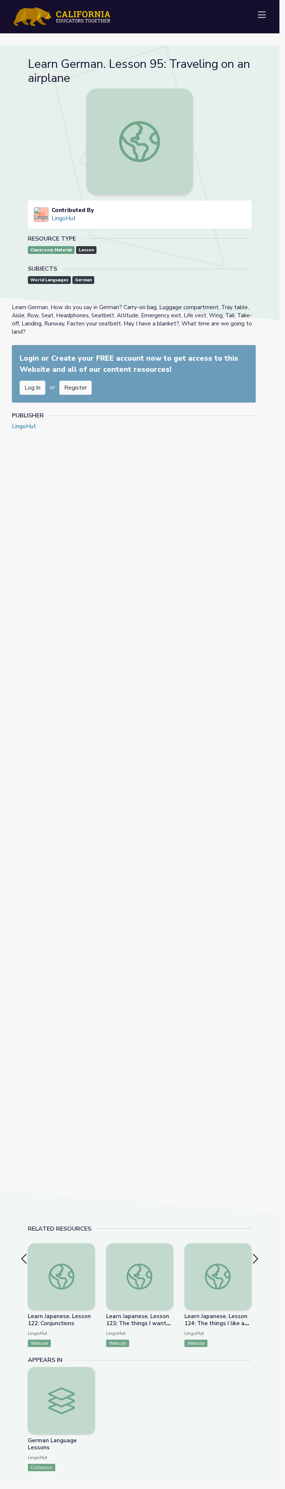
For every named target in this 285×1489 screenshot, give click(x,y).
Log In (32, 388)
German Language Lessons (52, 1444)
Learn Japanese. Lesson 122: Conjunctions (59, 1320)
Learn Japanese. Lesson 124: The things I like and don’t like (217, 1323)
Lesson (86, 250)
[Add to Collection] (89, 1259)
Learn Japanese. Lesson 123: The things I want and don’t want (137, 1323)
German (83, 280)
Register (75, 388)
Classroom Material (51, 250)
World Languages (49, 280)
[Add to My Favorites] (89, 1248)
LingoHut (64, 218)
